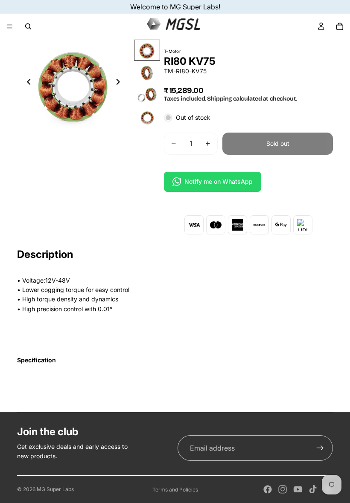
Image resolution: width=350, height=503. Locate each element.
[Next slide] (120, 83)
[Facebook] (267, 489)
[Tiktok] (313, 489)
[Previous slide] (26, 83)
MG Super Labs (55, 489)
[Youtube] (298, 489)
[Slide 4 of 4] (147, 117)
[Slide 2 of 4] (147, 72)
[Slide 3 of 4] (147, 94)
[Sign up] (320, 448)
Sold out (277, 143)
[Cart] (339, 26)
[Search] (28, 26)
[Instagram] (282, 489)
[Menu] (10, 26)
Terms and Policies (175, 489)
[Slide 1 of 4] (147, 50)
